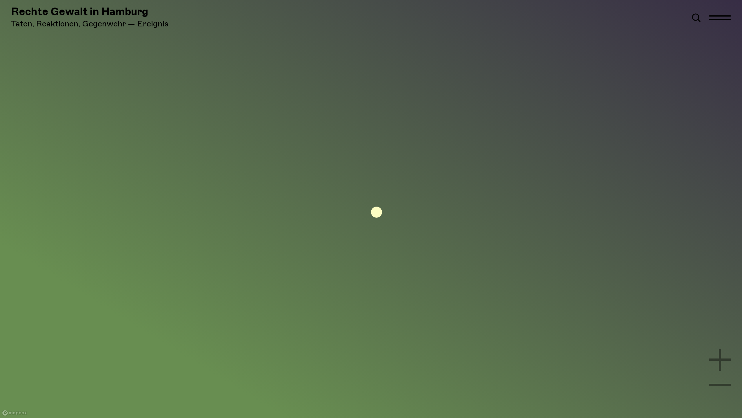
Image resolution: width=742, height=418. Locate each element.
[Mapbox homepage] (14, 413)
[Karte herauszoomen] (720, 385)
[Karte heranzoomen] (720, 360)
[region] (371, 209)
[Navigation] (720, 17)
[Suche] (696, 17)
